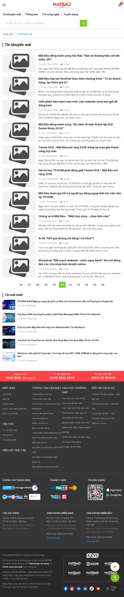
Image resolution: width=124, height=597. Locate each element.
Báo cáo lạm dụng (40, 428)
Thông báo (31, 14)
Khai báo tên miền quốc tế (74, 413)
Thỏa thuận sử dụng (41, 394)
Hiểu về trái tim (14, 450)
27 (29, 284)
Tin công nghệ (50, 14)
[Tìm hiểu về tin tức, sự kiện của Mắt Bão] (83, 23)
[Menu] (4, 5)
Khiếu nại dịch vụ (40, 423)
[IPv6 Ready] (116, 390)
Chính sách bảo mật (41, 399)
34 (86, 284)
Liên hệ (5, 399)
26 (21, 284)
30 (54, 284)
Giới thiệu (6, 394)
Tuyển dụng (71, 14)
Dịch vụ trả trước (10, 413)
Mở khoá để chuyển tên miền (76, 422)
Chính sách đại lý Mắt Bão (14, 408)
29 (45, 284)
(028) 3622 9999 (62, 378)
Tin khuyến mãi (11, 14)
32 (70, 284)
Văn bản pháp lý (39, 418)
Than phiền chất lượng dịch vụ (46, 433)
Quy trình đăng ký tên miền (45, 437)
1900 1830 (21, 378)
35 (94, 284)
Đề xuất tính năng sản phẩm (45, 466)
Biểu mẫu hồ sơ (39, 442)
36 (102, 284)
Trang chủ (7, 34)
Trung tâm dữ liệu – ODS (103, 413)
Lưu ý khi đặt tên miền (72, 403)
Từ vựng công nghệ (71, 442)
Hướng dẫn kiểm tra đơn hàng (76, 437)
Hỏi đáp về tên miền (71, 446)
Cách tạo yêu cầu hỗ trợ (73, 398)
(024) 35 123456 (103, 378)
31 (62, 284)
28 (37, 284)
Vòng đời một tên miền (72, 417)
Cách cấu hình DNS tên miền (75, 408)
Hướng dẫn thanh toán (42, 413)
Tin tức (8, 424)
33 (78, 284)
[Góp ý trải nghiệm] (114, 566)
